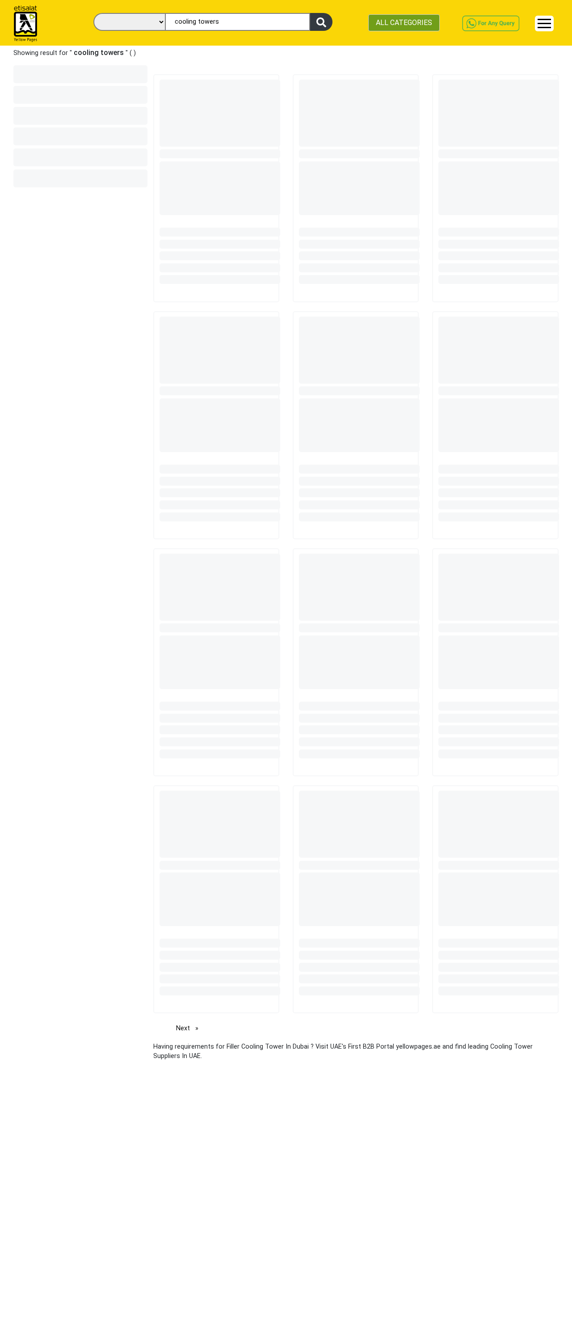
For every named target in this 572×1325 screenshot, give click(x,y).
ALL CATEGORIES (404, 22)
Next (189, 1028)
